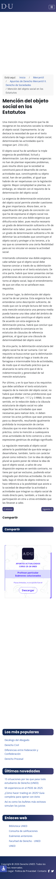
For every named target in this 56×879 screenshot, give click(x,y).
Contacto (42, 871)
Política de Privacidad (25, 871)
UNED (12, 845)
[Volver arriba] (51, 873)
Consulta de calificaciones (23, 831)
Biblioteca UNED (18, 826)
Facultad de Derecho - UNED (25, 841)
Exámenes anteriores (20, 836)
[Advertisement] (28, 42)
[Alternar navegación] (52, 7)
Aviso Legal (7, 871)
